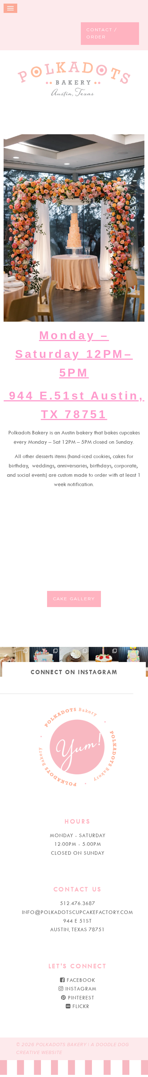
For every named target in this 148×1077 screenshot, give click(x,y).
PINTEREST (80, 997)
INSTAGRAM (80, 988)
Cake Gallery (74, 599)
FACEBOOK (80, 980)
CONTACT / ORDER (101, 33)
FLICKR (80, 1006)
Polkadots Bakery (74, 80)
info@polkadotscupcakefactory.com (77, 912)
